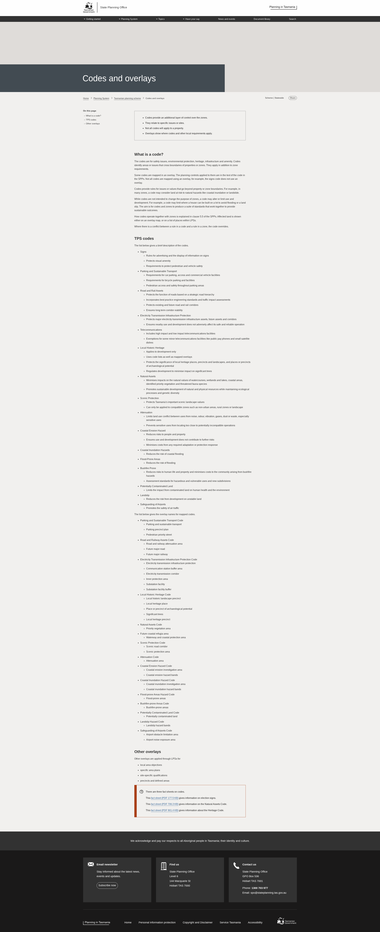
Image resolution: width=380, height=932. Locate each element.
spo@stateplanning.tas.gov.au (268, 892)
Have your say (192, 19)
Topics (161, 19)
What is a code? (93, 116)
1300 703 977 (260, 888)
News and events (226, 19)
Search (292, 19)
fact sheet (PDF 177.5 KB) (164, 798)
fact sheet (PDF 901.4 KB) (164, 810)
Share (293, 98)
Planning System (129, 19)
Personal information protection (157, 922)
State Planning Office (113, 7)
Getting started (93, 19)
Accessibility (255, 922)
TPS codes (91, 119)
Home (86, 98)
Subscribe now (107, 885)
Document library (262, 19)
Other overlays (93, 124)
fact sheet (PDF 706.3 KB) (164, 804)
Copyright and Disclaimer (198, 922)
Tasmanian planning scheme (127, 98)
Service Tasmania (230, 922)
